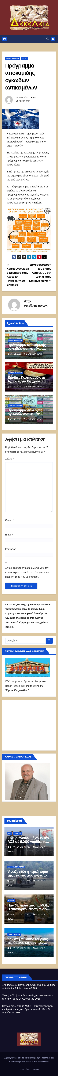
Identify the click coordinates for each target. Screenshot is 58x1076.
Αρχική (36, 1069)
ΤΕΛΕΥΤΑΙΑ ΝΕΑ (14, 934)
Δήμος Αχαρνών (12, 58)
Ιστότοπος (10, 549)
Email (9, 534)
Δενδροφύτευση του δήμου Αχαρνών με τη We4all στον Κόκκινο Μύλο (40, 272)
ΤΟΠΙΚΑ (25, 58)
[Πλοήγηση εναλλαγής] (26, 38)
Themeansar (43, 1062)
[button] (47, 39)
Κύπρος (11, 900)
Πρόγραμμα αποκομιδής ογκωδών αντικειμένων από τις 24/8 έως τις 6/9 (27, 348)
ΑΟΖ (9, 833)
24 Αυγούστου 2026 (20, 847)
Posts (28, 1069)
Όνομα (9, 520)
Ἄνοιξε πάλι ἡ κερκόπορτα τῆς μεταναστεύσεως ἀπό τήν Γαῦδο (27, 875)
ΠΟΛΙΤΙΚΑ (17, 833)
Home (21, 1069)
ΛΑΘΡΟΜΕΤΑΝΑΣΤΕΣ (16, 867)
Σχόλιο (9, 458)
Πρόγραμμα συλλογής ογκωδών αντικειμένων (25, 412)
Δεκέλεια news (28, 97)
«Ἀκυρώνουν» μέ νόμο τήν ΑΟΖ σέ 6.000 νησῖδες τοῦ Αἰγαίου (28, 841)
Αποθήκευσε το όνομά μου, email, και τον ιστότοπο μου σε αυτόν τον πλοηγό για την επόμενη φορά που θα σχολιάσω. (27, 572)
